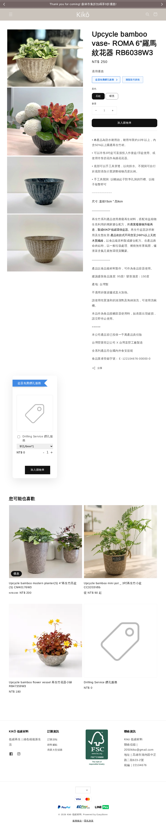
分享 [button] (99, 368)
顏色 (94, 89)
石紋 (98, 96)
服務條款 (77, 820)
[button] (11, 14)
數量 (94, 103)
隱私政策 (88, 820)
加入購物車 (124, 122)
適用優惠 (98, 71)
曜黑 (112, 96)
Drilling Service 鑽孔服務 (37, 438)
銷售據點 (52, 744)
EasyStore (102, 814)
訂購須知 (52, 739)
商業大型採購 (55, 749)
